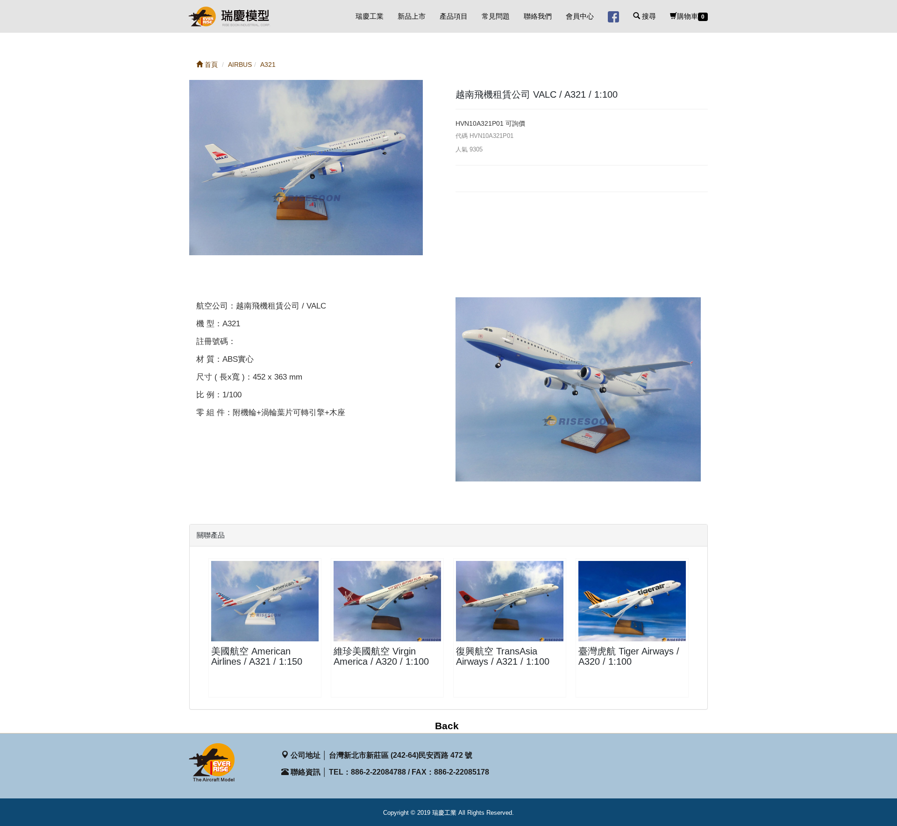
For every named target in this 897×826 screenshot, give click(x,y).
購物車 (691, 16)
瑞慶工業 (370, 16)
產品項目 (454, 16)
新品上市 (412, 16)
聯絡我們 (538, 16)
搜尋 (648, 16)
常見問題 (496, 16)
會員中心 (580, 16)
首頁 (210, 64)
